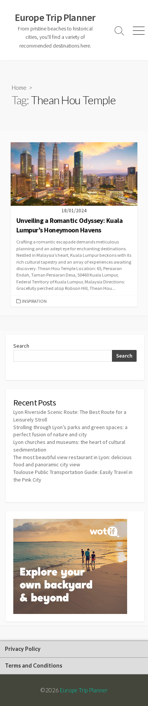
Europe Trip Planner (84, 690)
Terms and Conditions (33, 665)
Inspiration (34, 301)
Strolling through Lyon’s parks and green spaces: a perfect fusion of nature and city (70, 431)
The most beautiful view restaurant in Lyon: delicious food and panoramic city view (72, 461)
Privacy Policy (23, 649)
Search (21, 345)
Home (19, 87)
